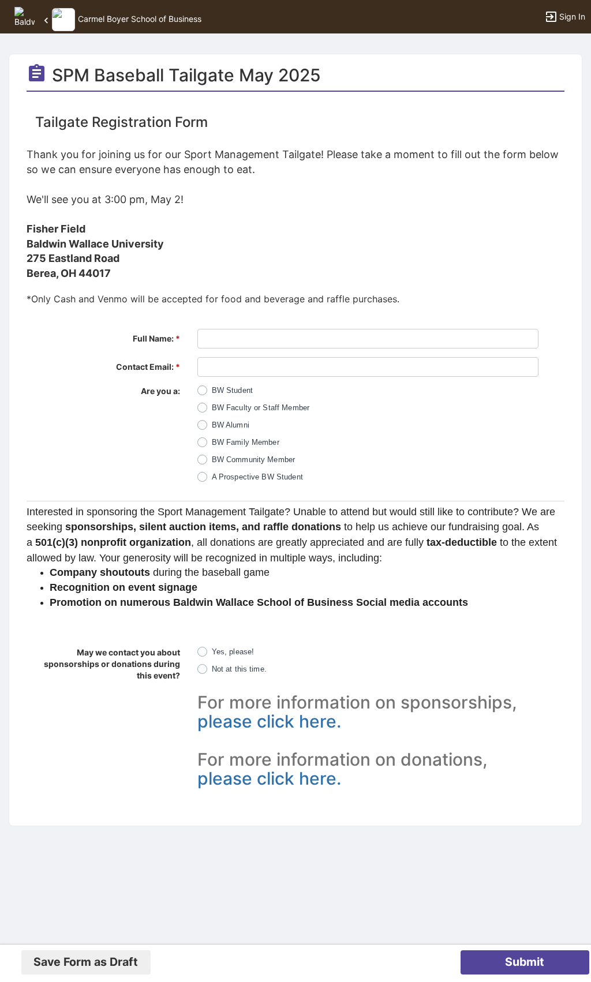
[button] (25, 16)
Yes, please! (233, 651)
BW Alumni (230, 425)
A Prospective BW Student (257, 477)
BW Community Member (253, 459)
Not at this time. (239, 669)
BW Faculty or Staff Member (260, 407)
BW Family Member (245, 442)
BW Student (232, 390)
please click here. (269, 721)
